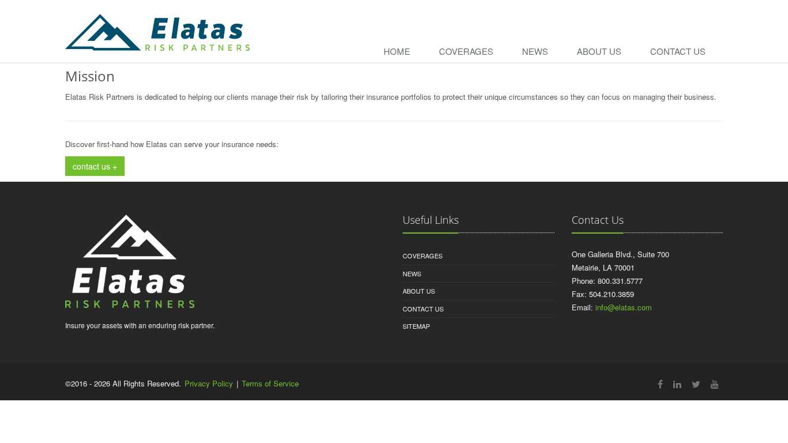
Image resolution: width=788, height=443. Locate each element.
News (535, 51)
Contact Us (678, 51)
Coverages (466, 51)
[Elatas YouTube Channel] (715, 384)
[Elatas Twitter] (696, 384)
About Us (599, 51)
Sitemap (416, 326)
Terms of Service (270, 383)
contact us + (95, 166)
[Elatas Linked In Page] (677, 384)
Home (397, 51)
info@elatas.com (623, 307)
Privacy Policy (209, 383)
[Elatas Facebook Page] (660, 384)
